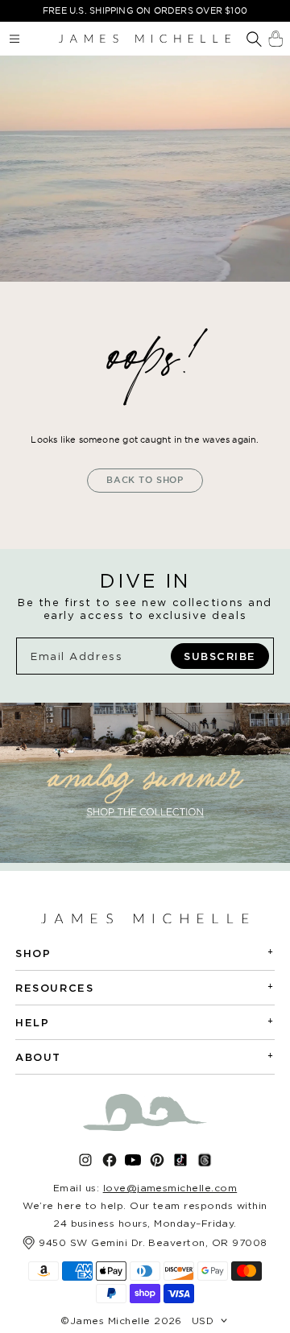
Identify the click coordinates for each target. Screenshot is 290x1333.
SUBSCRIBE (220, 656)
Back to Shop (145, 479)
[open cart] (276, 38)
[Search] (254, 40)
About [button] (145, 1056)
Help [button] (145, 1022)
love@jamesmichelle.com (170, 1187)
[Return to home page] (144, 39)
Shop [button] (145, 953)
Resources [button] (145, 987)
